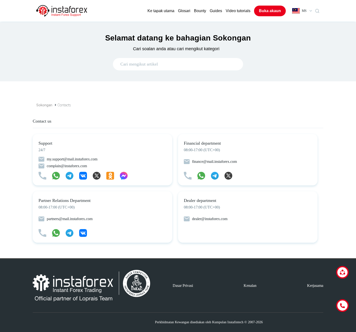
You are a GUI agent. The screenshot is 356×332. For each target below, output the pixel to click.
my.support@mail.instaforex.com (72, 159)
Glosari (184, 11)
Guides (216, 11)
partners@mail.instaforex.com (70, 219)
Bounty (200, 11)
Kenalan (250, 285)
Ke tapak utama (160, 11)
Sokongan (44, 105)
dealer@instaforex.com (209, 219)
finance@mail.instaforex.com (214, 161)
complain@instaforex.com (67, 166)
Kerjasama (315, 285)
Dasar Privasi (183, 285)
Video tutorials (238, 11)
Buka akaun (270, 11)
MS (304, 11)
